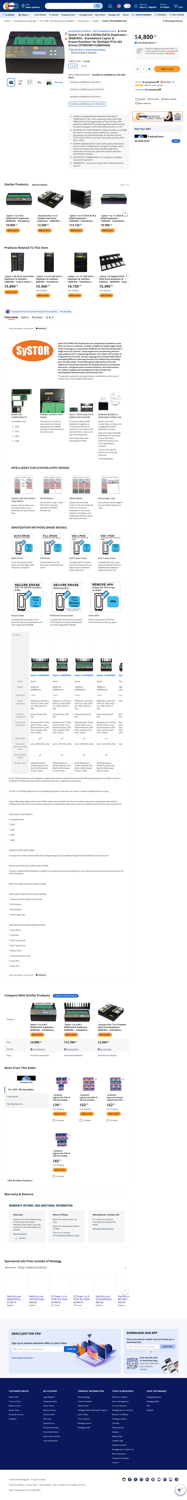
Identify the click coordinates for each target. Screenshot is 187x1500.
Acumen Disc (105, 1049)
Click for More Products (19, 1180)
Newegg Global (153, 1401)
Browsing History (50, 1401)
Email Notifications (50, 1432)
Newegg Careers (84, 1423)
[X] (135, 1479)
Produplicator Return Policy (67, 1235)
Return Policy (14, 1410)
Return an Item (15, 1406)
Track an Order (15, 1401)
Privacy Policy (31, 1485)
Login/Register (49, 1397)
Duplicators (83, 21)
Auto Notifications (50, 1440)
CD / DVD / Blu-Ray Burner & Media (57, 21)
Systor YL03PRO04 (106, 675)
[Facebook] (130, 1479)
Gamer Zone (83, 1414)
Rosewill (150, 1410)
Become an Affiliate (120, 1414)
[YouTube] (158, 1479)
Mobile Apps (117, 1436)
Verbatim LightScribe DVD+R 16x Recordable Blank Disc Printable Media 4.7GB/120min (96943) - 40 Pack (88, 1097)
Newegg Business (154, 1397)
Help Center (14, 1397)
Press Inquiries (84, 1419)
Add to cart (167, 69)
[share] (66, 33)
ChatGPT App (117, 1440)
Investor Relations (85, 1401)
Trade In (115, 1462)
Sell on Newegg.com (120, 1401)
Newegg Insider (84, 1427)
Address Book (48, 1414)
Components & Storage (25, 21)
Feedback (42, 328)
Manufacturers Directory (103, 1228)
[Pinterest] (153, 1479)
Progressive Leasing (120, 1458)
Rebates (115, 1432)
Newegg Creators (119, 1419)
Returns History (49, 1410)
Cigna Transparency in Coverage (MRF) (24, 1490)
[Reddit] (66, 39)
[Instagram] (141, 1479)
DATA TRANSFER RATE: (96, 76)
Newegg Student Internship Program (92, 1410)
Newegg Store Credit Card (123, 1449)
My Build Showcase (51, 1427)
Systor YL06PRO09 (40, 675)
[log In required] (68, 1079)
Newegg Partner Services (122, 1410)
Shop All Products (39, 184)
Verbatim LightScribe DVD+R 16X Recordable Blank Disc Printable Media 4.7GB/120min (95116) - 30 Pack (61, 1097)
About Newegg (84, 1397)
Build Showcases (119, 1454)
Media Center (83, 1406)
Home (7, 21)
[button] (31, 6)
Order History (48, 1406)
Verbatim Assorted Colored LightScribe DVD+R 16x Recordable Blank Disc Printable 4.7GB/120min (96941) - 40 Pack (115, 1097)
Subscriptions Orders (51, 1436)
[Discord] (170, 1479)
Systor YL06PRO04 (62, 675)
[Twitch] (164, 1479)
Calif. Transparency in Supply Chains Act (69, 1485)
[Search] (97, 5)
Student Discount (119, 1445)
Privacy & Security (16, 1414)
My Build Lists (48, 1423)
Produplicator (39, 1049)
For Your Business (119, 1406)
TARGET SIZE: (79, 61)
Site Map (115, 1423)
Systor (96, 21)
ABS (148, 1406)
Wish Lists (47, 1419)
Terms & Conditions (17, 1485)
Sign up (71, 1349)
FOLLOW (176, 141)
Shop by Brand (118, 1427)
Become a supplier (119, 1397)
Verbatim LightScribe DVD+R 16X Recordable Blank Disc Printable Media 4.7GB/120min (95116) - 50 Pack (61, 1153)
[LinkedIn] (147, 1479)
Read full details (20, 1233)
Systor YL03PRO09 (84, 675)
